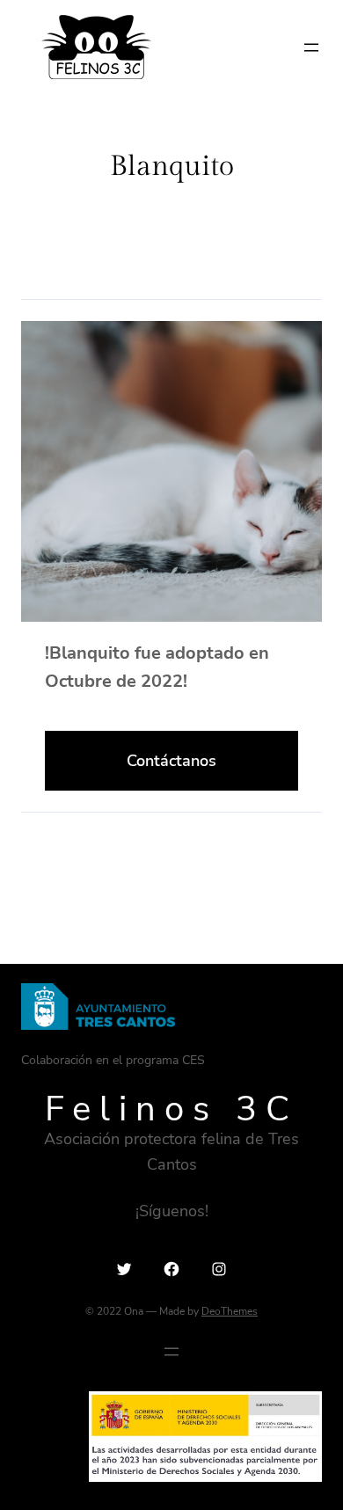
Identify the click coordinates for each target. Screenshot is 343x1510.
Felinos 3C (171, 1109)
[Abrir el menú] (311, 47)
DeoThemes (229, 1311)
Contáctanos (171, 760)
